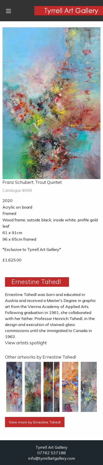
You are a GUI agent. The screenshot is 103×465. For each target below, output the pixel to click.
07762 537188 (51, 452)
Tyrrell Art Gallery (52, 447)
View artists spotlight (26, 342)
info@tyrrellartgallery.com (51, 458)
